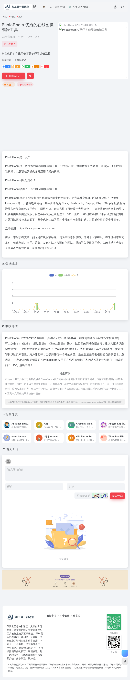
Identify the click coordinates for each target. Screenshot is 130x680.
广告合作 (64, 615)
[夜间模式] (125, 661)
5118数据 (22, 343)
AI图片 (13, 16)
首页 (6, 16)
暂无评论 (12, 449)
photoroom (39, 228)
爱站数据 (38, 343)
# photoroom (25, 84)
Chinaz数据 (56, 343)
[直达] (28, 423)
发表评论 (117, 496)
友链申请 (51, 615)
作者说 (76, 615)
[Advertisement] (65, 119)
